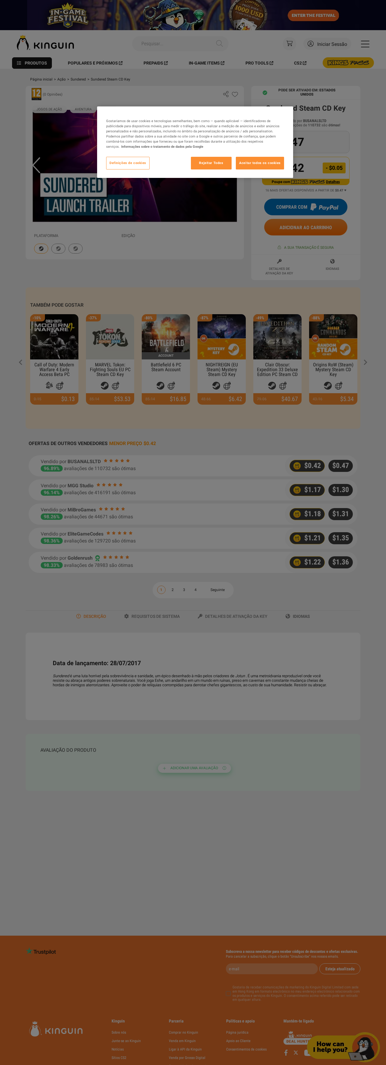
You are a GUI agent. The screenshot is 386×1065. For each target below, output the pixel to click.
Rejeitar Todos (211, 163)
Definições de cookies (127, 163)
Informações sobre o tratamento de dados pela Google (162, 147)
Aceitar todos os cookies (260, 163)
